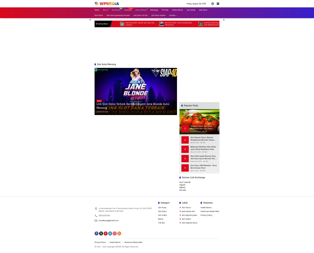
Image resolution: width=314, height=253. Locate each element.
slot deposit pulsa (189, 215)
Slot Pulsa (162, 207)
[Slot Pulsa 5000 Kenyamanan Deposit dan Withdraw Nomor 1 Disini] (190, 24)
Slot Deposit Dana (189, 223)
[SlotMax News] (107, 3)
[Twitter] (101, 233)
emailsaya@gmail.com (108, 220)
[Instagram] (115, 233)
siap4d (182, 185)
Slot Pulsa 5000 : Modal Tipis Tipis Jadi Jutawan (129, 24)
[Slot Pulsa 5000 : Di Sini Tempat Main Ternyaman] (151, 24)
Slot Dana (162, 211)
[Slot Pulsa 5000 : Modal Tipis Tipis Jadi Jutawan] (112, 24)
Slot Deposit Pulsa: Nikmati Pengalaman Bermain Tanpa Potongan (202, 139)
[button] (212, 3)
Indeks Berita (206, 207)
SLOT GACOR (184, 182)
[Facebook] (96, 233)
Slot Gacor (186, 207)
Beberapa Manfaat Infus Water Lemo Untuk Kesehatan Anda (203, 148)
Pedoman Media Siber (210, 211)
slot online (162, 215)
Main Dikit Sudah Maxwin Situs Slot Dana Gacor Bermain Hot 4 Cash (203, 157)
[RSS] (119, 233)
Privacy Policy (206, 215)
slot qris (182, 190)
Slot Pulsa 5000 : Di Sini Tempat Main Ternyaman (168, 24)
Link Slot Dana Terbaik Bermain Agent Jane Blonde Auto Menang (133, 106)
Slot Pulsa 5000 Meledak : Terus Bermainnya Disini (203, 166)
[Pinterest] (106, 233)
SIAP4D (182, 187)
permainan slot (188, 211)
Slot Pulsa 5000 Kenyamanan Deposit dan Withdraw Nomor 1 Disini (208, 24)
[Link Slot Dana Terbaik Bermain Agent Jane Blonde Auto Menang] (136, 91)
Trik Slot (161, 223)
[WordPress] (110, 233)
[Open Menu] (217, 3)
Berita (99, 101)
